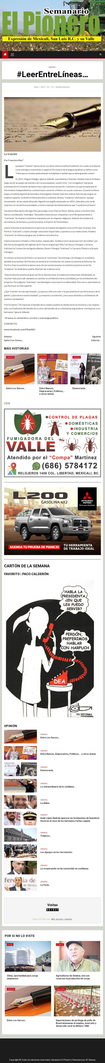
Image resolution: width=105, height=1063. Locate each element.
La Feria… (45, 885)
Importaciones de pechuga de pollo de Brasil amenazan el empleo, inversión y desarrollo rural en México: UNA (76, 1023)
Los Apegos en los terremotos (56, 852)
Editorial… (96, 338)
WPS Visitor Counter (61, 919)
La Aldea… (45, 803)
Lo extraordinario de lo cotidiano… (58, 786)
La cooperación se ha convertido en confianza (64, 868)
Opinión (52, 67)
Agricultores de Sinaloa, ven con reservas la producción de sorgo (73, 977)
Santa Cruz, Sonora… (13, 338)
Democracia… (79, 388)
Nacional (61, 989)
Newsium (76, 1059)
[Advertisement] (50, 1047)
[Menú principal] (12, 54)
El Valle (60, 945)
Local (10, 945)
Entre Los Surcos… (16, 388)
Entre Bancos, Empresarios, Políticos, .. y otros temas (52, 391)
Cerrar (7, 403)
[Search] (100, 54)
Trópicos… (45, 836)
